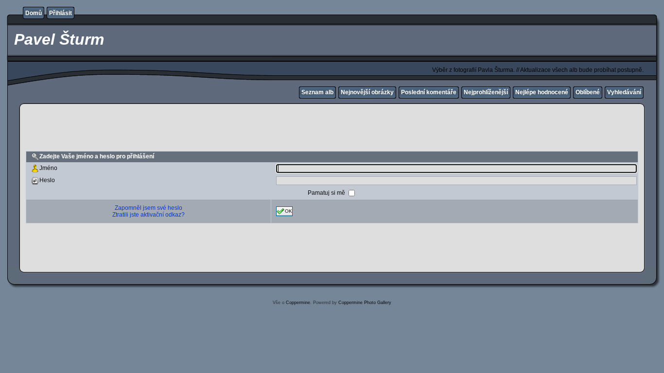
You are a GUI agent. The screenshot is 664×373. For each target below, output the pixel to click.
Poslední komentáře (428, 92)
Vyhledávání (624, 92)
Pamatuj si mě (327, 192)
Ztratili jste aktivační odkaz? (148, 214)
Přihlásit (60, 13)
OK (288, 210)
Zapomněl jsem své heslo (148, 207)
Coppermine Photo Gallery (364, 302)
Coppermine (298, 302)
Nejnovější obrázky (367, 92)
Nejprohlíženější (486, 92)
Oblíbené (588, 92)
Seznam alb (317, 92)
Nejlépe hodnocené (541, 92)
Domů (33, 13)
